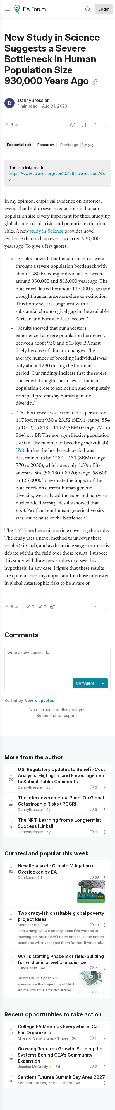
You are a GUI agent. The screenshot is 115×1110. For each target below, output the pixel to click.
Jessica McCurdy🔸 (35, 1066)
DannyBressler (33, 100)
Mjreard (24, 1038)
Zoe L (53, 1082)
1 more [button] (88, 145)
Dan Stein (26, 877)
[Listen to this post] (72, 124)
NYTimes (24, 530)
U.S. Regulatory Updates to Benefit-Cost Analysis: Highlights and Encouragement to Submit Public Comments (62, 775)
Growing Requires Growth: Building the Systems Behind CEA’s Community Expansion (60, 1055)
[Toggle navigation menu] (7, 9)
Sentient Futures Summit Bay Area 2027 (61, 1077)
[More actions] (106, 124)
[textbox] (56, 663)
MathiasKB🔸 (29, 925)
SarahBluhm (43, 1038)
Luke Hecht (27, 968)
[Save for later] (83, 124)
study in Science (46, 231)
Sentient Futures (32, 1082)
